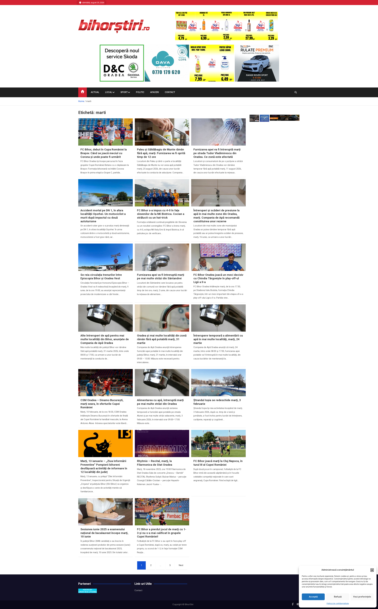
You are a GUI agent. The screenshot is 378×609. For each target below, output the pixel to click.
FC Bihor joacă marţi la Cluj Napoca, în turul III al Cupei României (218, 462)
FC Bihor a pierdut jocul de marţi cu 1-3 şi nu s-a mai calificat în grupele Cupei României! (161, 533)
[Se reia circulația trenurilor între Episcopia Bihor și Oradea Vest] (105, 264)
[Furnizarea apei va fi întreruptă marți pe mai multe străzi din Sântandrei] (162, 264)
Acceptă (313, 596)
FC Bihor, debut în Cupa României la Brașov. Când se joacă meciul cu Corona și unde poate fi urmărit (103, 153)
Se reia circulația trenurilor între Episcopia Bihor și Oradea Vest (101, 276)
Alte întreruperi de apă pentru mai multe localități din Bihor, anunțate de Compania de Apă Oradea (104, 339)
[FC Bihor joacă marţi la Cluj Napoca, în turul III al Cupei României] (218, 450)
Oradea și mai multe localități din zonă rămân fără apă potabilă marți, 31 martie (161, 339)
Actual (95, 92)
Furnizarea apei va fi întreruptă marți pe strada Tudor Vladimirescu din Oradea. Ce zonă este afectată (217, 153)
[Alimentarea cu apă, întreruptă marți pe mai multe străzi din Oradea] (162, 389)
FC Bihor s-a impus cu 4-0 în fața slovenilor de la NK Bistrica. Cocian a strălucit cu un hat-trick (160, 214)
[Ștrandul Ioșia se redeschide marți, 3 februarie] (218, 389)
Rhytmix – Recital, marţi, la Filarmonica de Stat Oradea (154, 462)
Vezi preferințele (362, 596)
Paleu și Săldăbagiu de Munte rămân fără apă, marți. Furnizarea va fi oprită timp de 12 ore (161, 153)
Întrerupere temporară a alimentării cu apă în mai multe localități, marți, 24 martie (218, 339)
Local (108, 92)
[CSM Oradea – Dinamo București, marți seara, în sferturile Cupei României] (105, 389)
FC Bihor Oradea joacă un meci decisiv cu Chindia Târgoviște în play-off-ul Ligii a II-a (218, 278)
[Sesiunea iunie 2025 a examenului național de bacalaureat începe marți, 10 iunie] (105, 518)
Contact (170, 92)
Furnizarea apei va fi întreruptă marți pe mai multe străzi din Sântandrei (160, 276)
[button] (372, 570)
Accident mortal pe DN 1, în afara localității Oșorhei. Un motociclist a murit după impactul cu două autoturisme (103, 216)
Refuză (338, 596)
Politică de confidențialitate (338, 603)
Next (181, 565)
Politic (140, 92)
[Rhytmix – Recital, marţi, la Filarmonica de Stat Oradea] (162, 450)
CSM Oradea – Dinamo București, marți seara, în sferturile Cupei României (101, 403)
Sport (124, 92)
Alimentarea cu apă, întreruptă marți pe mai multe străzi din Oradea (160, 402)
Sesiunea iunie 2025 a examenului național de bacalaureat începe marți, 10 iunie (104, 533)
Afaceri (154, 92)
